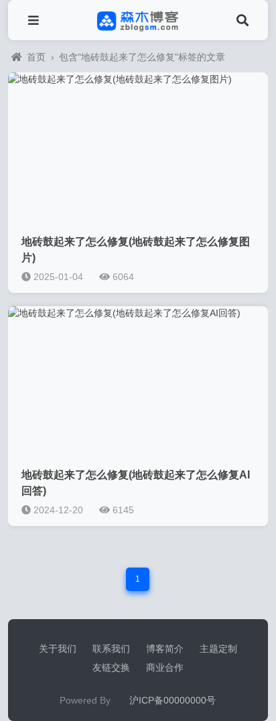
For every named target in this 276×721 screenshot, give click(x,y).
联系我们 (111, 648)
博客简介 (165, 648)
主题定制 (218, 648)
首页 (36, 57)
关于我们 (57, 648)
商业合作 (165, 667)
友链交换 (111, 667)
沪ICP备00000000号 (172, 700)
